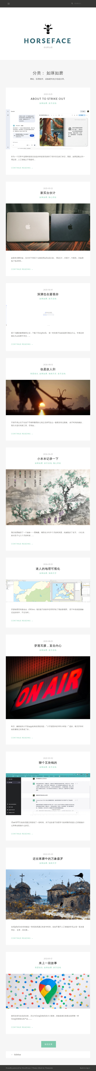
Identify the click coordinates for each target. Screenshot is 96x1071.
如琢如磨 (43, 103)
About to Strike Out (48, 98)
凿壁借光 (34, 374)
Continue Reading (22, 168)
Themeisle (49, 1068)
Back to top (84, 1068)
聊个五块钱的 (48, 762)
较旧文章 (48, 1044)
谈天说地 (53, 103)
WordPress (26, 1068)
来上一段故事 (48, 963)
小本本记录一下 (48, 458)
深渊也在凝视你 (48, 294)
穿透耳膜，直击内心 (48, 645)
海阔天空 (53, 374)
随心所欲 (53, 197)
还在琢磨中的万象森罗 (48, 858)
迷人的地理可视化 (48, 568)
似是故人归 (48, 369)
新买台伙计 (48, 193)
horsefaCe (48, 41)
